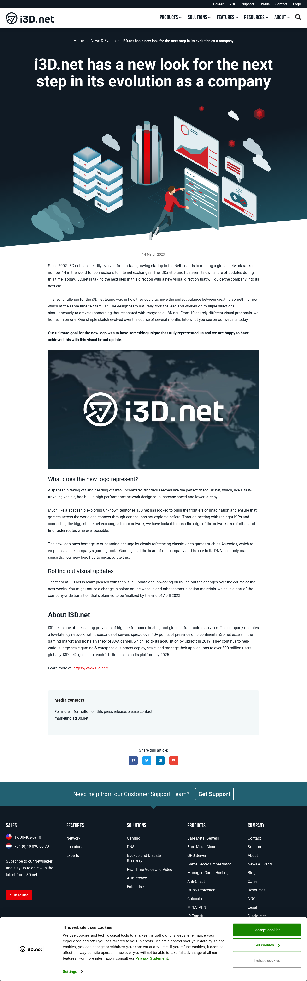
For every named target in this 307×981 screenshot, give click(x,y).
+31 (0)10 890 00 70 (31, 846)
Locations (74, 847)
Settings (70, 971)
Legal (252, 907)
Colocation (196, 898)
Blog (251, 873)
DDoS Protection (201, 890)
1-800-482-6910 (27, 837)
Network (73, 838)
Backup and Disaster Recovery (144, 858)
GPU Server (196, 855)
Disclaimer (257, 916)
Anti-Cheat (196, 881)
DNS (131, 847)
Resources (256, 890)
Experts (72, 855)
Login (297, 4)
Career (218, 4)
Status (265, 4)
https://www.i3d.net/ (90, 668)
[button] (133, 760)
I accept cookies (267, 930)
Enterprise (135, 886)
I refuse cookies (267, 960)
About (253, 855)
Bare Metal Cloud (201, 847)
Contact (281, 4)
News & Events (103, 40)
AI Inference (137, 878)
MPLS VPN (196, 907)
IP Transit (195, 916)
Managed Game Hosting (208, 873)
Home (79, 40)
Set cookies (264, 945)
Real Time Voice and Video (149, 869)
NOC (232, 4)
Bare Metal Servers (203, 838)
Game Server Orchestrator (209, 864)
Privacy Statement (152, 958)
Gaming (133, 838)
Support (248, 4)
